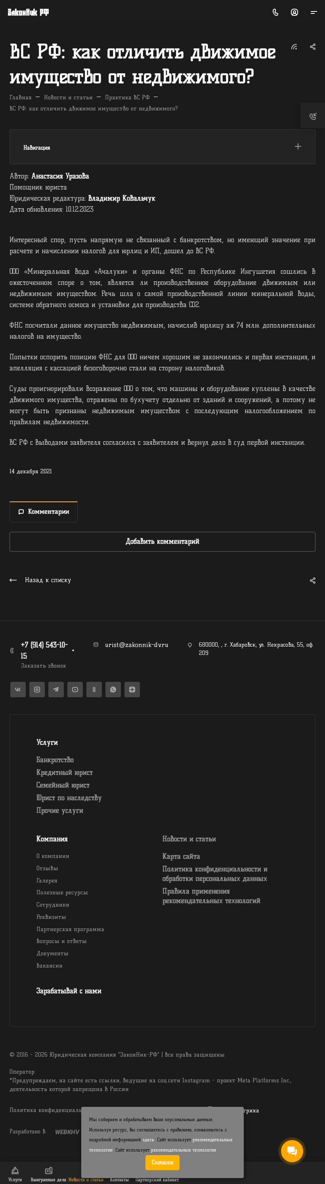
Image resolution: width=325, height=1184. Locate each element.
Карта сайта (181, 856)
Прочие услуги (59, 810)
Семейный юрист (63, 785)
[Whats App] (113, 689)
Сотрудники (52, 904)
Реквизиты (51, 916)
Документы (52, 953)
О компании (52, 856)
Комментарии (48, 511)
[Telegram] (56, 689)
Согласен (162, 1162)
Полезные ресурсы (62, 892)
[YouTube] (75, 689)
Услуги (47, 742)
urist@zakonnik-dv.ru (136, 645)
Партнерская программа (70, 929)
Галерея (46, 880)
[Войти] (294, 12)
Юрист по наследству (69, 798)
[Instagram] (37, 689)
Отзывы (47, 868)
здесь (148, 1139)
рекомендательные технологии (183, 1150)
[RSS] (294, 46)
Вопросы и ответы (61, 941)
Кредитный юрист (64, 772)
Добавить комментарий (162, 541)
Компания (52, 839)
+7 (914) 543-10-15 (44, 650)
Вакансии (49, 965)
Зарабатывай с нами (68, 991)
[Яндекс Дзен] (132, 689)
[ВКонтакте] (18, 689)
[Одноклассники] (94, 689)
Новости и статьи (189, 839)
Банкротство (55, 760)
